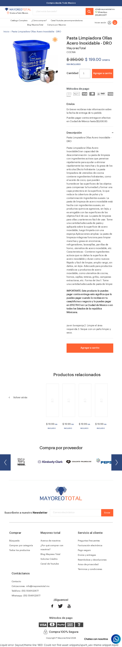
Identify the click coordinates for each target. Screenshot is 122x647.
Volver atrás (20, 397)
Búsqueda (14, 541)
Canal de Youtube (50, 564)
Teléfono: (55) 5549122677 (25, 591)
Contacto (16, 581)
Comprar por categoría (21, 545)
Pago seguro (84, 550)
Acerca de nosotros (50, 541)
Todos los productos (19, 550)
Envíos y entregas (87, 555)
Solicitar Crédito (49, 559)
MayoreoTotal (64, 638)
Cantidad (72, 73)
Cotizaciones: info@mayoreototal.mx (31, 586)
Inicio (6, 31)
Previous (5, 462)
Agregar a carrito (102, 73)
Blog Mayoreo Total (50, 554)
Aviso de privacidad (88, 564)
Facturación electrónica (90, 545)
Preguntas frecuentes (89, 541)
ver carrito (106, 78)
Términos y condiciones (90, 569)
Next (116, 462)
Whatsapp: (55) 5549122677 (26, 596)
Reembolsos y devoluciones (92, 560)
